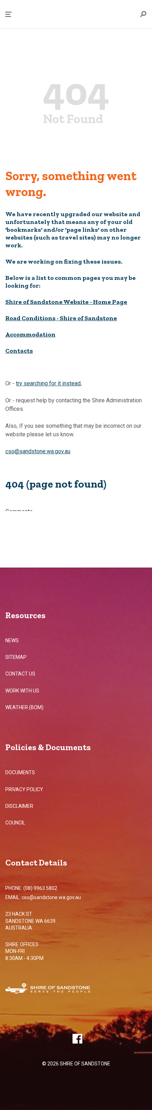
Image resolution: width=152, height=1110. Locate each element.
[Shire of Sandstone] (58, 989)
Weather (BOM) (24, 707)
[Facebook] (77, 1038)
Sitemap (16, 657)
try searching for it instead (48, 383)
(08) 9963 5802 (40, 888)
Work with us (22, 691)
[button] (8, 14)
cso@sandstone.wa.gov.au (37, 451)
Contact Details (36, 862)
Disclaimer (19, 806)
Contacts (19, 351)
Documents (20, 772)
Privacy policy (24, 789)
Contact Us (20, 674)
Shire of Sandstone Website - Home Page (66, 302)
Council (15, 823)
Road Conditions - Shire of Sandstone (61, 318)
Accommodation (30, 334)
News (12, 640)
